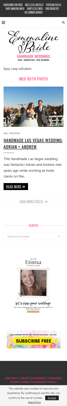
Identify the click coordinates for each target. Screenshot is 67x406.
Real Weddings (12, 133)
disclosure (38, 381)
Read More (34, 402)
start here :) (12, 377)
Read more (13, 186)
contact (25, 381)
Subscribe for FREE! (13, 4)
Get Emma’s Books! (34, 12)
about (25, 377)
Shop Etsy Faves (35, 8)
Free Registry (52, 8)
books (14, 381)
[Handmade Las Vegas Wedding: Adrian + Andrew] (33, 107)
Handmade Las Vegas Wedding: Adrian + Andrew (33, 143)
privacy (52, 381)
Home (7, 68)
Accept (52, 397)
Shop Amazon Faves (15, 8)
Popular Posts (53, 4)
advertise (55, 377)
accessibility (38, 377)
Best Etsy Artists (34, 4)
